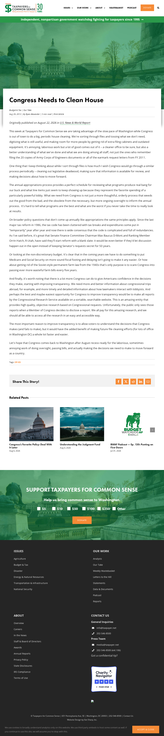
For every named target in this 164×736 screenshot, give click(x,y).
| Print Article (58, 114)
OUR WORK (101, 551)
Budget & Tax (15, 110)
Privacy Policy (21, 659)
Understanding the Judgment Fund (80, 444)
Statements (99, 583)
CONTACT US (100, 615)
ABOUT (19, 615)
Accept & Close (145, 729)
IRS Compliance (22, 671)
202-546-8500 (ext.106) (109, 650)
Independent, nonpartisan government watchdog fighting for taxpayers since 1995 (80, 19)
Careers (18, 629)
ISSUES (18, 551)
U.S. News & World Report (75, 123)
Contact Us (128, 716)
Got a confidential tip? (104, 655)
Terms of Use (21, 678)
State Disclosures (23, 665)
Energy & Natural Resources (29, 577)
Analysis (97, 558)
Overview (19, 623)
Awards (18, 647)
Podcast (97, 595)
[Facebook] (118, 381)
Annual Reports (22, 653)
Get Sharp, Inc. (90, 719)
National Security (23, 589)
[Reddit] (133, 381)
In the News (20, 635)
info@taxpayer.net (106, 628)
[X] (126, 381)
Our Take (27, 110)
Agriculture (20, 558)
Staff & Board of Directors (27, 641)
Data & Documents (103, 589)
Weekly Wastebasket (104, 571)
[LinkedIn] (140, 381)
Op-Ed (18, 362)
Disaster (18, 571)
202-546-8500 (104, 633)
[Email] (148, 381)
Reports (97, 601)
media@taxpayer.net (108, 644)
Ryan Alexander (33, 114)
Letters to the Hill (102, 577)
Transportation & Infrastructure (31, 583)
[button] (158, 8)
